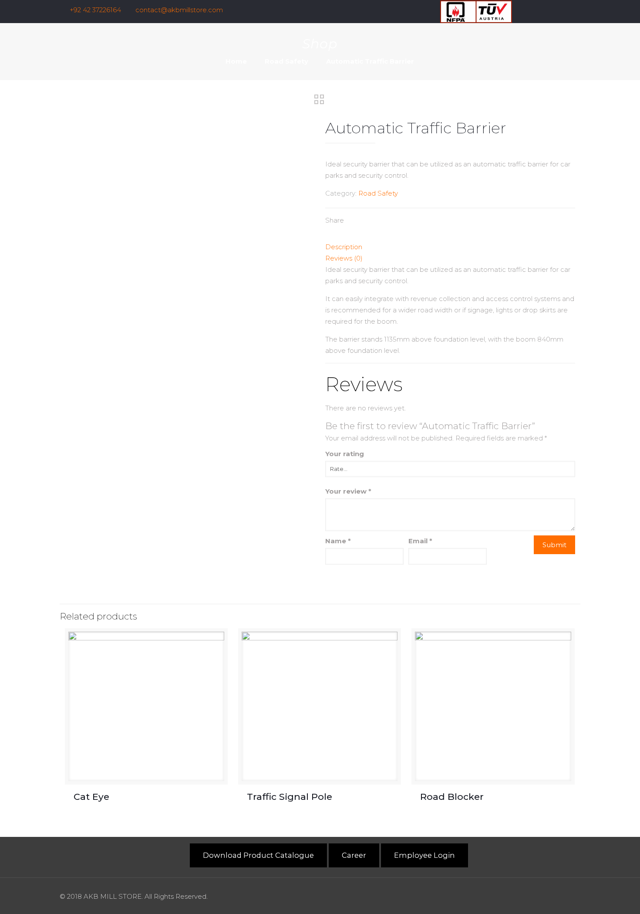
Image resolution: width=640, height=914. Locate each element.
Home (236, 61)
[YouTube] (575, 10)
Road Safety (286, 61)
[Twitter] (564, 10)
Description (343, 247)
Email (420, 541)
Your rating (344, 454)
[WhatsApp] (528, 10)
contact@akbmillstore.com (179, 10)
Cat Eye (93, 796)
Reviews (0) (344, 258)
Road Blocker (453, 796)
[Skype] (517, 10)
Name (338, 541)
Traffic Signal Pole (289, 796)
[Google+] (552, 10)
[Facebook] (540, 10)
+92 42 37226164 (95, 10)
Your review (348, 491)
